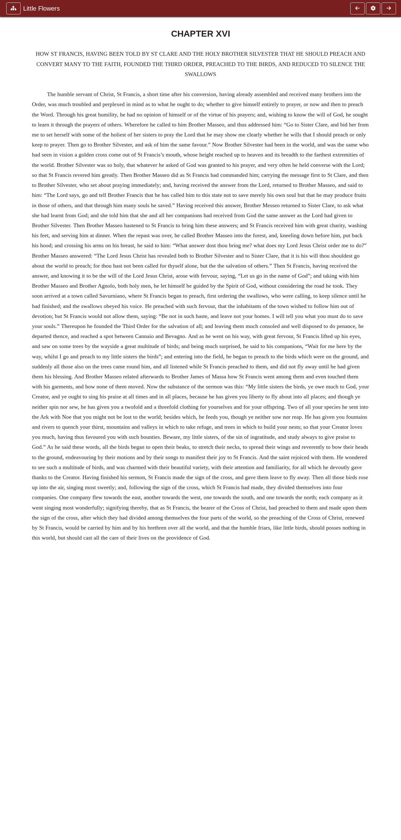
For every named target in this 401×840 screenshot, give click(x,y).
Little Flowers (41, 8)
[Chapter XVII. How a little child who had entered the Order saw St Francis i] (389, 8)
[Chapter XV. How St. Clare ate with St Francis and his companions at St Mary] (357, 8)
